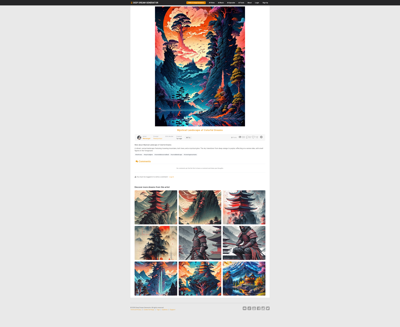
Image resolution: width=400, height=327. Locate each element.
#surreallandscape (176, 154)
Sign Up (265, 3)
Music (221, 3)
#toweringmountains (190, 154)
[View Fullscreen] (242, 122)
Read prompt (157, 138)
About (250, 3)
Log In (171, 177)
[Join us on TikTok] (249, 308)
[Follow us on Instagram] (263, 308)
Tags (158, 309)
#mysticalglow (148, 154)
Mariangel (146, 138)
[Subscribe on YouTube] (254, 308)
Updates (165, 309)
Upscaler (231, 3)
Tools (241, 3)
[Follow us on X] (268, 308)
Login (257, 3)
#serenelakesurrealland (162, 154)
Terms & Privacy (135, 309)
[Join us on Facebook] (258, 308)
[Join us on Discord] (244, 308)
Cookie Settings (149, 309)
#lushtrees (138, 154)
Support (172, 309)
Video (212, 3)
